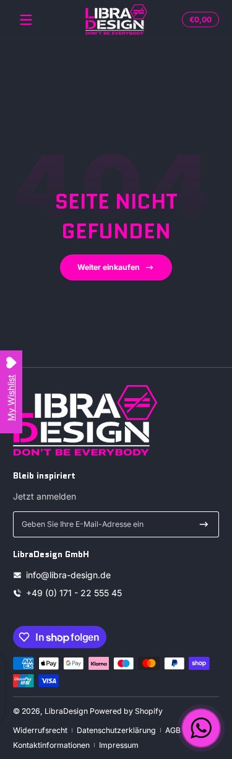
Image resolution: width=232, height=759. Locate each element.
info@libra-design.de (68, 575)
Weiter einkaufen (108, 267)
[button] (199, 19)
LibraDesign (66, 711)
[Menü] (26, 20)
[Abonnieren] (204, 524)
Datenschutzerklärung (116, 730)
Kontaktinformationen (51, 745)
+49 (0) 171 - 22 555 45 (74, 593)
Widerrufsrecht (40, 730)
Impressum (119, 745)
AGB (173, 730)
